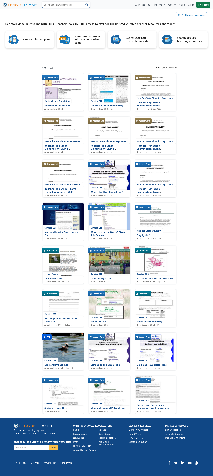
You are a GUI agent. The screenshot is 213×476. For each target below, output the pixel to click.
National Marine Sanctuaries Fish (61, 234)
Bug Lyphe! (143, 235)
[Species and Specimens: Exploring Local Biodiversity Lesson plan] (156, 391)
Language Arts (80, 434)
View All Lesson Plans (83, 450)
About (170, 4)
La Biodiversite (53, 278)
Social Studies (105, 434)
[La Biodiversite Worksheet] (63, 272)
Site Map (35, 462)
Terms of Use (65, 462)
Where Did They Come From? (107, 192)
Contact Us (20, 463)
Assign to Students (174, 434)
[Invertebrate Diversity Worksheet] (156, 316)
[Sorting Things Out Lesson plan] (63, 402)
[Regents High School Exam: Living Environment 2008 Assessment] (63, 186)
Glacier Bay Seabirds (56, 364)
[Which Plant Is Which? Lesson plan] (63, 100)
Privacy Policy (49, 462)
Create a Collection (138, 441)
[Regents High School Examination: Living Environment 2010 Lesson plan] (156, 187)
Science (102, 429)
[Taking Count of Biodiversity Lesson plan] (109, 100)
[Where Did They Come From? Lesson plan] (109, 189)
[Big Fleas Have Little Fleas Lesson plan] (156, 359)
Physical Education (82, 445)
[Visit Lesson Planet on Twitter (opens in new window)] (176, 463)
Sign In (191, 4)
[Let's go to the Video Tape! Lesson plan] (109, 362)
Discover (158, 4)
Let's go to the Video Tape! (106, 364)
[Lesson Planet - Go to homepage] (22, 4)
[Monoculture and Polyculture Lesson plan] (109, 402)
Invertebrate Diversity (149, 321)
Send (53, 447)
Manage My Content (175, 437)
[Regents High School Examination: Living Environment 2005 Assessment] (109, 143)
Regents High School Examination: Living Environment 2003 (56, 149)
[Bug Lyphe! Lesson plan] (156, 228)
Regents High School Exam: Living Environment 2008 (60, 190)
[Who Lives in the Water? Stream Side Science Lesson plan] (109, 218)
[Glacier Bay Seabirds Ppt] (63, 348)
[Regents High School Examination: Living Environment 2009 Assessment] (156, 100)
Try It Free (203, 4)
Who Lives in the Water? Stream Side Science (109, 234)
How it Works (135, 434)
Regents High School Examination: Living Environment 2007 (149, 149)
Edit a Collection (173, 429)
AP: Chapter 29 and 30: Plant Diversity (60, 320)
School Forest (98, 321)
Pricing (182, 4)
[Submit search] (87, 5)
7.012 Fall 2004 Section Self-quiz (155, 278)
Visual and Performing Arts (106, 443)
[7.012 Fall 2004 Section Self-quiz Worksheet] (156, 272)
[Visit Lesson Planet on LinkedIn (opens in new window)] (183, 463)
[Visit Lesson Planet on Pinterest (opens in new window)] (196, 463)
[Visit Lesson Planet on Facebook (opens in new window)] (169, 463)
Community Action (101, 278)
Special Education (107, 437)
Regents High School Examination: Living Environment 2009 (149, 105)
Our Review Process (138, 429)
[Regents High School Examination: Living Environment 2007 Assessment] (156, 143)
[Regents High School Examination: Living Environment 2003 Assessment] (63, 143)
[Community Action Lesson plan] (109, 261)
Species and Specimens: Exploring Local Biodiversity (153, 406)
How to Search (136, 437)
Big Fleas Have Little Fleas (152, 364)
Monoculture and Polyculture (108, 408)
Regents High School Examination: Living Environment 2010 (149, 192)
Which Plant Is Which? (57, 105)
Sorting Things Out (55, 408)
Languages (78, 437)
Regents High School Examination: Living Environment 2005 (102, 149)
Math (75, 441)
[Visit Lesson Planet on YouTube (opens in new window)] (189, 463)
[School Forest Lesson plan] (109, 305)
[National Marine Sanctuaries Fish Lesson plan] (63, 218)
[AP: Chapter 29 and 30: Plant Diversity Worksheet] (63, 316)
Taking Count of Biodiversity (107, 105)
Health (76, 429)
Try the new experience (193, 15)
